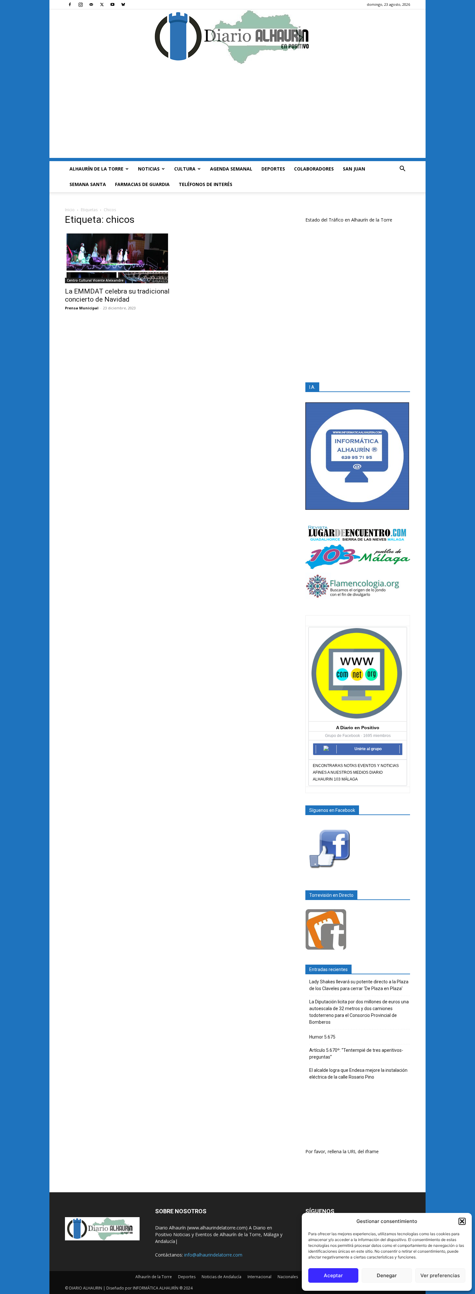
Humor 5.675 (322, 1037)
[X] (102, 4)
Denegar (387, 1275)
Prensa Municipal (82, 307)
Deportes (273, 169)
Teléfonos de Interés (205, 184)
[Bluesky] (123, 4)
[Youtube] (112, 4)
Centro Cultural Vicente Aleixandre (95, 280)
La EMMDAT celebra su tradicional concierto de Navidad (117, 295)
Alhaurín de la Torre (96, 169)
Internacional (259, 1276)
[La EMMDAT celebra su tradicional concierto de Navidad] (117, 257)
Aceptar (333, 1275)
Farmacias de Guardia (142, 184)
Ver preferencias (440, 1275)
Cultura (184, 169)
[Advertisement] (237, 112)
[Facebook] (70, 4)
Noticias (149, 169)
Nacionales (288, 1276)
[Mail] (91, 4)
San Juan (354, 169)
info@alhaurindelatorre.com (213, 1255)
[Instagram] (80, 4)
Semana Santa (87, 184)
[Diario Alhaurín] (237, 36)
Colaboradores (314, 169)
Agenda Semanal (231, 169)
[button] (462, 1221)
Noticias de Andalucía (221, 1276)
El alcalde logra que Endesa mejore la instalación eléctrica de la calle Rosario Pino (358, 1074)
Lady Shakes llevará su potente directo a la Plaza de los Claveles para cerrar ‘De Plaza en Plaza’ (358, 985)
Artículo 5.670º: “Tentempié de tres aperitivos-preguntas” (356, 1054)
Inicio (70, 209)
